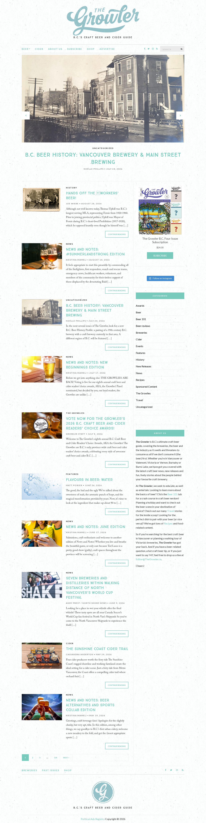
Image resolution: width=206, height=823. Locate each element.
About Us (55, 49)
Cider (39, 49)
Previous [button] (26, 115)
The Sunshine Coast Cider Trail (97, 648)
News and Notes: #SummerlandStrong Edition (95, 252)
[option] (103, 115)
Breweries (141, 332)
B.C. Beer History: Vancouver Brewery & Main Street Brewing (103, 158)
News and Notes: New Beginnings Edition (87, 365)
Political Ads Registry (93, 818)
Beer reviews (143, 325)
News (69, 244)
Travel (139, 400)
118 (55, 758)
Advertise (107, 49)
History (71, 187)
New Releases (143, 366)
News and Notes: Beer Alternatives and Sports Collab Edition (90, 705)
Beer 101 (141, 319)
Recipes (140, 379)
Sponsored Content (146, 386)
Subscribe (74, 49)
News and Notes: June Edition (95, 526)
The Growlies (75, 413)
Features (72, 474)
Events (139, 346)
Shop (91, 49)
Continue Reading (117, 234)
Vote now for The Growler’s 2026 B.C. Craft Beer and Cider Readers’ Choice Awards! (95, 423)
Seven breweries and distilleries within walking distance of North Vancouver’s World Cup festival (92, 588)
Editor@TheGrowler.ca (148, 559)
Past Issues (50, 770)
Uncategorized (103, 148)
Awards (140, 305)
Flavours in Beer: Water (89, 479)
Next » (66, 758)
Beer (25, 49)
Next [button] (180, 115)
